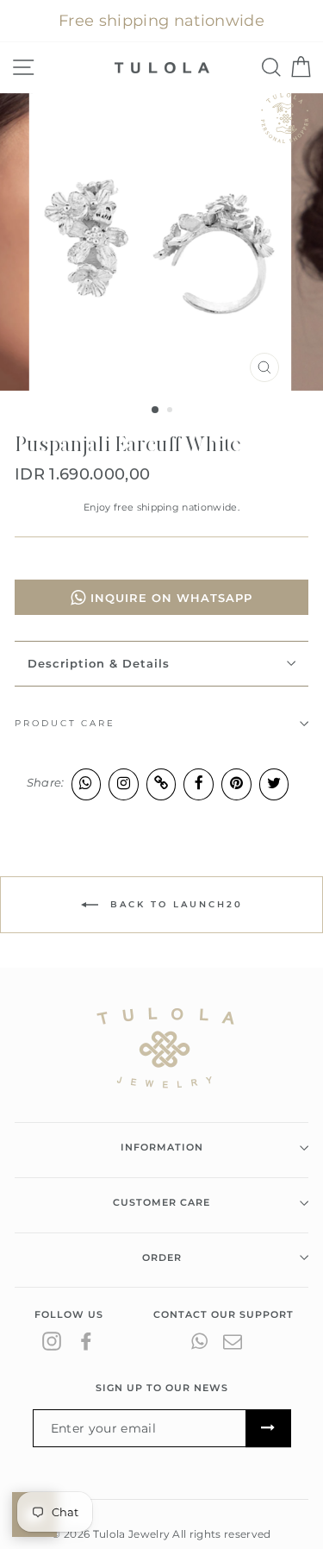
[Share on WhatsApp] (86, 783)
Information (162, 1147)
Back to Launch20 (174, 904)
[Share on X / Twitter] (274, 783)
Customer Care (161, 1202)
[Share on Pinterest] (236, 783)
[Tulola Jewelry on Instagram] (51, 1341)
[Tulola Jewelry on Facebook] (86, 1341)
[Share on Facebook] (198, 783)
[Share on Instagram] (124, 783)
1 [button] (156, 410)
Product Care (65, 723)
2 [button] (171, 411)
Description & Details (99, 663)
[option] (162, 242)
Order (162, 1257)
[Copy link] (161, 783)
